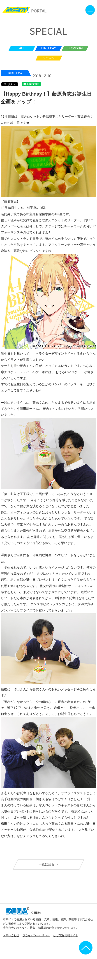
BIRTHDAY (48, 48)
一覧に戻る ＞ (48, 864)
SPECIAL (49, 58)
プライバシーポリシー (36, 935)
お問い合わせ (11, 935)
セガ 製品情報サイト (65, 935)
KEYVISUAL (75, 48)
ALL (21, 48)
